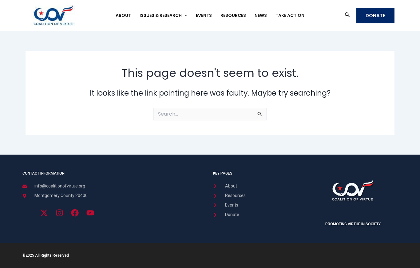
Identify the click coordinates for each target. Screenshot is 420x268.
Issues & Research (161, 15)
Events (204, 15)
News (261, 15)
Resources (233, 15)
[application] (184, 15)
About (123, 15)
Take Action (289, 15)
